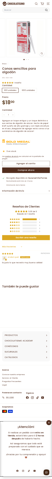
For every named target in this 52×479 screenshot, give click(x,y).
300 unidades (10, 90)
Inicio (4, 64)
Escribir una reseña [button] (26, 237)
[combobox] (26, 10)
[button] (8, 82)
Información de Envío (13, 191)
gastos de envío (11, 156)
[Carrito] (42, 3)
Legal (4, 385)
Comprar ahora (26, 170)
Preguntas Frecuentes (11, 381)
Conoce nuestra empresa (13, 374)
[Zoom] (42, 53)
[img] (7, 253)
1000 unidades (28, 90)
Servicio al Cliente (10, 378)
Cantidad (7, 110)
